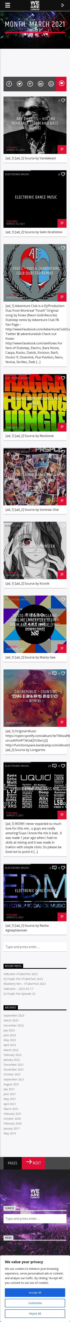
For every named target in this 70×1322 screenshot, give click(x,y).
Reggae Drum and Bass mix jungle (36, 401)
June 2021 (10, 1094)
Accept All (35, 1292)
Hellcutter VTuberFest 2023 (21, 974)
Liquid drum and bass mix (36, 788)
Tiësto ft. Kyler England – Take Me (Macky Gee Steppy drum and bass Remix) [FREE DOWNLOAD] (35, 622)
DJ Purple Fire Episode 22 (19, 993)
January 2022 (12, 1060)
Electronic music (17, 100)
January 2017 (12, 1128)
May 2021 (10, 1099)
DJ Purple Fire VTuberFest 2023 (23, 979)
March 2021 (11, 1109)
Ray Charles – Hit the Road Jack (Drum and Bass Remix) (35, 123)
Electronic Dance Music (36, 197)
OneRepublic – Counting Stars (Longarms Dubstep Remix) (35, 696)
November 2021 (14, 1069)
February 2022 (13, 1055)
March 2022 (11, 1050)
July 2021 (9, 1089)
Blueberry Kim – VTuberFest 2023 (25, 984)
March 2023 (11, 1020)
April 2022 (10, 1045)
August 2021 (11, 1084)
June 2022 (10, 1035)
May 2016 (10, 1133)
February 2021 (13, 1113)
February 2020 (13, 1123)
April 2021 (10, 1104)
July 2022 (9, 1030)
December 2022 (14, 1025)
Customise (35, 1303)
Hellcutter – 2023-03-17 (18, 989)
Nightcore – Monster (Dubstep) (36, 548)
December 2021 (14, 1064)
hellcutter (12, 147)
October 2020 (12, 1118)
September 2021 (14, 1079)
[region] (35, 1288)
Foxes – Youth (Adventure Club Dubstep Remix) (36, 271)
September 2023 (14, 1015)
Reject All (35, 1313)
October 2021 (12, 1074)
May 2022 (10, 1040)
